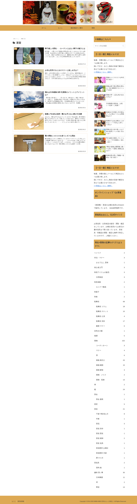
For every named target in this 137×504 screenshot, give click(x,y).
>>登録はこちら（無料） (103, 72)
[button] (123, 46)
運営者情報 (21, 501)
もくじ (14, 501)
